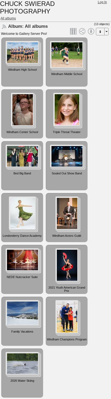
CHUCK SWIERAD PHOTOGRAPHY (27, 7)
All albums (8, 18)
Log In (102, 2)
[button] (100, 31)
